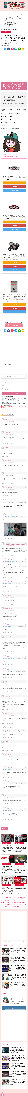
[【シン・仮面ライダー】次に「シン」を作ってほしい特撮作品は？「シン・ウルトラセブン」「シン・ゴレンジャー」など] (15, 49)
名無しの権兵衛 (11, 502)
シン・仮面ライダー (7, 364)
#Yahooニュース (9, 99)
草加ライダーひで (11, 626)
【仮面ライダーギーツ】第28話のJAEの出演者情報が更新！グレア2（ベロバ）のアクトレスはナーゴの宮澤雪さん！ (16, 904)
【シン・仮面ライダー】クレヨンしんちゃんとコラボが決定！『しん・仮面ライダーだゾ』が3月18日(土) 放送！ (20, 869)
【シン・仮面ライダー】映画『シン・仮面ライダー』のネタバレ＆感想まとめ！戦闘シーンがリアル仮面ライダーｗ (7, 869)
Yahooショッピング (14, 190)
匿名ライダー (11, 583)
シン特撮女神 (11, 658)
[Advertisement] (14, 67)
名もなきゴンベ (11, 561)
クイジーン (10, 810)
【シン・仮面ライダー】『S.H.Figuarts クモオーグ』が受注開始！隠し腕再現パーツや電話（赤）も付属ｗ (7, 848)
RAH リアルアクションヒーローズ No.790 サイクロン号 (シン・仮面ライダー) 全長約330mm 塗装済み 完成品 (14, 256)
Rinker (8, 179)
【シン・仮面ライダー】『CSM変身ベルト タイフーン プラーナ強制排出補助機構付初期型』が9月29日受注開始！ (20, 848)
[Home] (14, 6)
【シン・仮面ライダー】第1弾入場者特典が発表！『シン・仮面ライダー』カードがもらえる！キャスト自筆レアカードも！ (20, 890)
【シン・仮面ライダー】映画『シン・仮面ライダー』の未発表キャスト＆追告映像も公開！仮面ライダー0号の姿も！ (16, 898)
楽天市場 (15, 186)
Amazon (15, 183)
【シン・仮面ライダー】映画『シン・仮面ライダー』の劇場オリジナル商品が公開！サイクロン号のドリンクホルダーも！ (7, 890)
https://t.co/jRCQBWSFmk (9, 100)
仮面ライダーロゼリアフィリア (12, 730)
